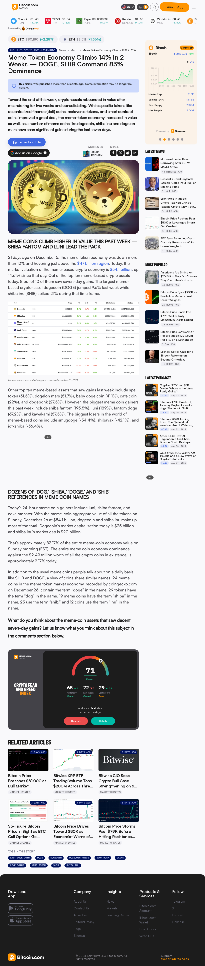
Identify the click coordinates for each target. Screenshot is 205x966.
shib (56, 865)
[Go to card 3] (169, 139)
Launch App (174, 7)
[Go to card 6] (182, 139)
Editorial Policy (84, 922)
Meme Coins (17, 865)
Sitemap (79, 935)
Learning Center (118, 915)
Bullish (103, 721)
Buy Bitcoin (147, 929)
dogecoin (56, 857)
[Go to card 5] (178, 139)
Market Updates (74, 50)
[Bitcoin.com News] (24, 7)
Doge (40, 857)
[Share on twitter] (120, 153)
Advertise (80, 915)
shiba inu (72, 865)
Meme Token (39, 865)
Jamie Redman (96, 154)
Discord (177, 915)
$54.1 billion (121, 269)
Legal (77, 929)
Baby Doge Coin (20, 857)
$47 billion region (93, 263)
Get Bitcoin (186, 47)
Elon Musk (102, 857)
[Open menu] (194, 7)
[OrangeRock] (30, 28)
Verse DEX (146, 936)
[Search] (154, 7)
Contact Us (81, 908)
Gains (120, 857)
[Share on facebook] (113, 153)
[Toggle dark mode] (143, 7)
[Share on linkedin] (135, 153)
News (62, 50)
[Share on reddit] (128, 153)
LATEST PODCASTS (158, 378)
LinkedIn (178, 922)
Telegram (178, 901)
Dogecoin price (79, 857)
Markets (112, 908)
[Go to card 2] (164, 139)
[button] (45, 152)
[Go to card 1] (160, 139)
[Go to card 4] (173, 139)
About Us (80, 901)
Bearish (75, 721)
